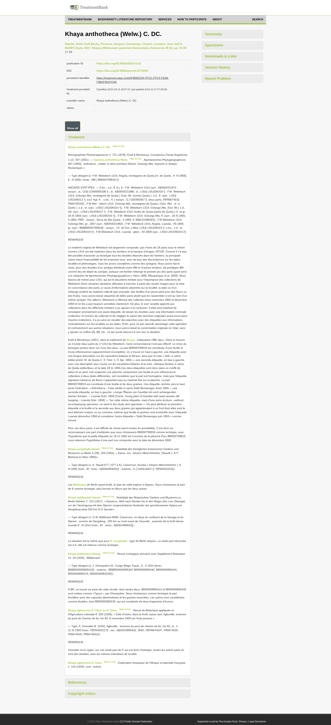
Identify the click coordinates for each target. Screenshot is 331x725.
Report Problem (218, 78)
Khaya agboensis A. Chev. (85, 662)
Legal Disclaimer (257, 721)
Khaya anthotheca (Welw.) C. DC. (89, 146)
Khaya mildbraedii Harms (84, 497)
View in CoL (119, 146)
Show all (72, 128)
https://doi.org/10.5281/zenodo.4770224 (122, 70)
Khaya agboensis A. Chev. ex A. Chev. (92, 610)
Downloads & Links (221, 56)
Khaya (131, 339)
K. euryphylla (118, 540)
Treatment (76, 137)
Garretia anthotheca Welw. (111, 159)
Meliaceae (79, 484)
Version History (217, 67)
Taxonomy (213, 34)
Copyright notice (81, 694)
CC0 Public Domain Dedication (136, 721)
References (77, 682)
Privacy (243, 721)
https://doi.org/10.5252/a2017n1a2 (119, 63)
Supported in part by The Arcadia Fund (217, 721)
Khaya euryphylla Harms (84, 449)
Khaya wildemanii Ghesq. (84, 553)
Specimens (214, 45)
